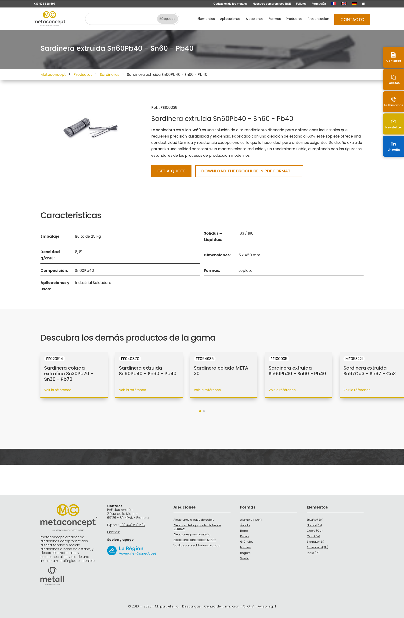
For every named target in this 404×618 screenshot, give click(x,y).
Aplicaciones (230, 19)
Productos (294, 19)
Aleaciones (254, 19)
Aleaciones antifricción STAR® (194, 540)
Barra (244, 531)
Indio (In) (313, 553)
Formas (275, 19)
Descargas (191, 606)
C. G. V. (248, 606)
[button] (200, 411)
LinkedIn (113, 532)
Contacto (352, 19)
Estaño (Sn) (315, 520)
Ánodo (245, 525)
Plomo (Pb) (314, 525)
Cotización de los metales (230, 3)
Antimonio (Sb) (317, 547)
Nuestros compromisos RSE (272, 3)
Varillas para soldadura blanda (196, 545)
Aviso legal (267, 606)
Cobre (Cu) (315, 531)
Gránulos (246, 542)
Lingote (245, 553)
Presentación (318, 19)
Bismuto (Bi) (315, 542)
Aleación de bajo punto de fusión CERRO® (197, 527)
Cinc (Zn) (313, 536)
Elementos (206, 19)
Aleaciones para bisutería (191, 534)
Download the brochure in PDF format (246, 171)
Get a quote (171, 171)
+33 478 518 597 (44, 3)
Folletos (301, 3)
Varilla (244, 558)
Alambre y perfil (251, 520)
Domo (244, 536)
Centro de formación (221, 606)
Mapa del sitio (167, 606)
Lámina (245, 547)
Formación (319, 3)
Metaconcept (53, 74)
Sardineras (109, 74)
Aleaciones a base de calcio (193, 520)
